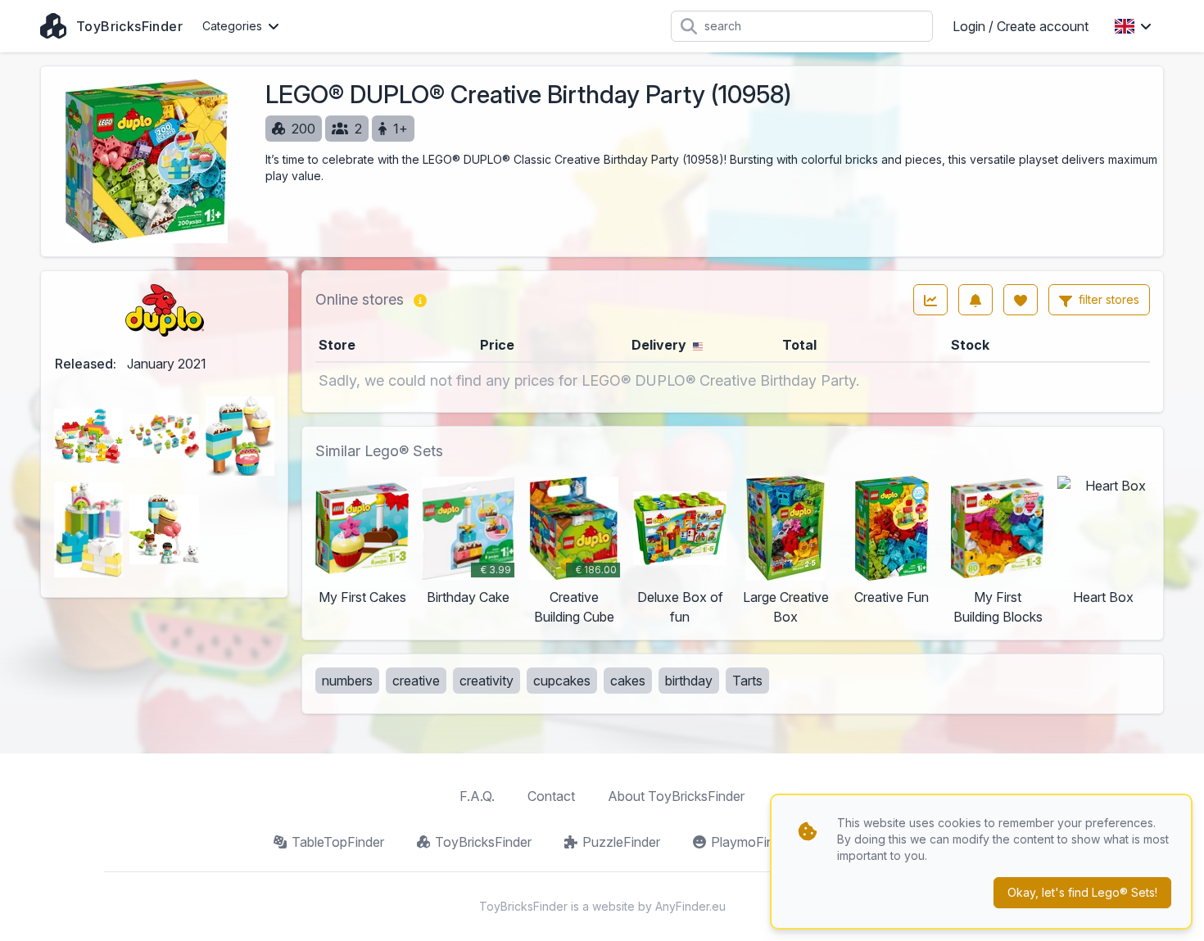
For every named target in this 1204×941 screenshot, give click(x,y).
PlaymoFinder (752, 842)
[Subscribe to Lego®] (975, 299)
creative (416, 680)
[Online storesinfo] (420, 299)
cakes (627, 680)
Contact (551, 796)
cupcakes (562, 680)
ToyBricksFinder (483, 842)
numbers (347, 680)
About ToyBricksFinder (676, 796)
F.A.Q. (477, 796)
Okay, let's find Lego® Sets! (1082, 892)
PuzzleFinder (621, 842)
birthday (689, 680)
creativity (486, 680)
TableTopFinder (338, 842)
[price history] (930, 299)
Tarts (747, 680)
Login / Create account (1021, 26)
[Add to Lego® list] (1020, 299)
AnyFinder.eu (690, 906)
